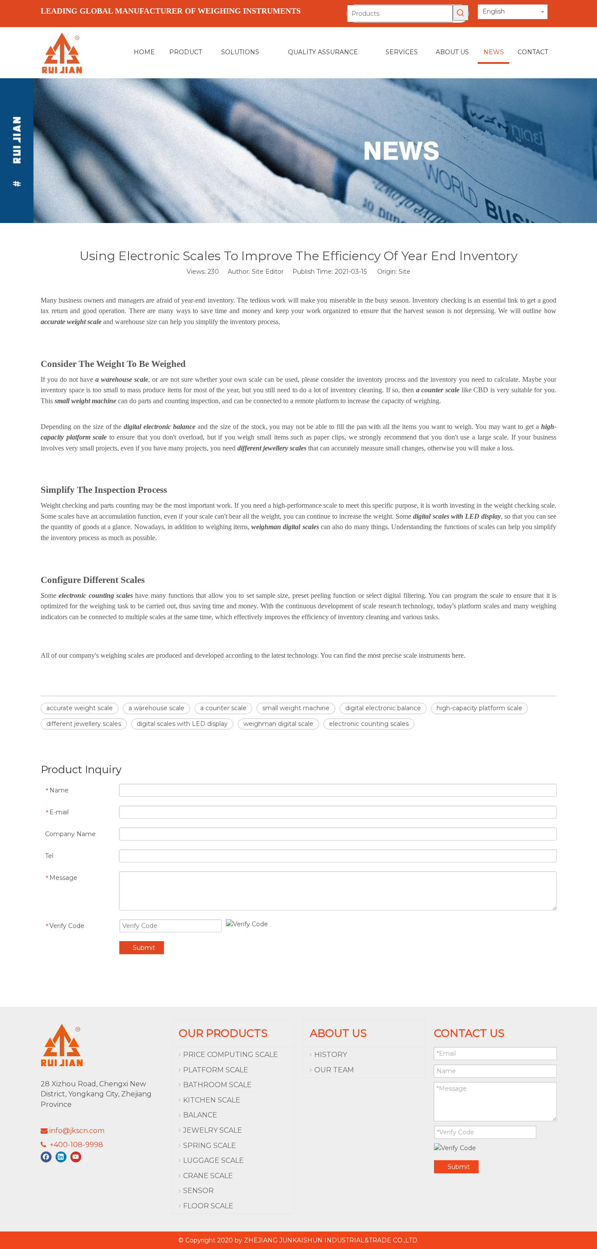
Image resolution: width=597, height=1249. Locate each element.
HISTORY (330, 1054)
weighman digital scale (278, 724)
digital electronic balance (383, 708)
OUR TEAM (334, 1070)
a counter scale (223, 708)
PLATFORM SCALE (215, 1070)
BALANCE (200, 1115)
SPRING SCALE (209, 1145)
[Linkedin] (61, 1156)
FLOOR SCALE (208, 1206)
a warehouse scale (156, 708)
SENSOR (198, 1190)
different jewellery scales (83, 724)
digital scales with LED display (182, 724)
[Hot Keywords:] (461, 13)
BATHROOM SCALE (217, 1085)
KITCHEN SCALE (211, 1100)
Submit (144, 948)
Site (404, 272)
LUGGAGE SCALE (213, 1160)
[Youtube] (75, 1156)
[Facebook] (46, 1156)
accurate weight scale (79, 708)
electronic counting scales (369, 724)
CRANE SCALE (208, 1176)
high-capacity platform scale (479, 708)
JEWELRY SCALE (212, 1130)
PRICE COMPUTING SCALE (230, 1054)
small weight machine (296, 708)
